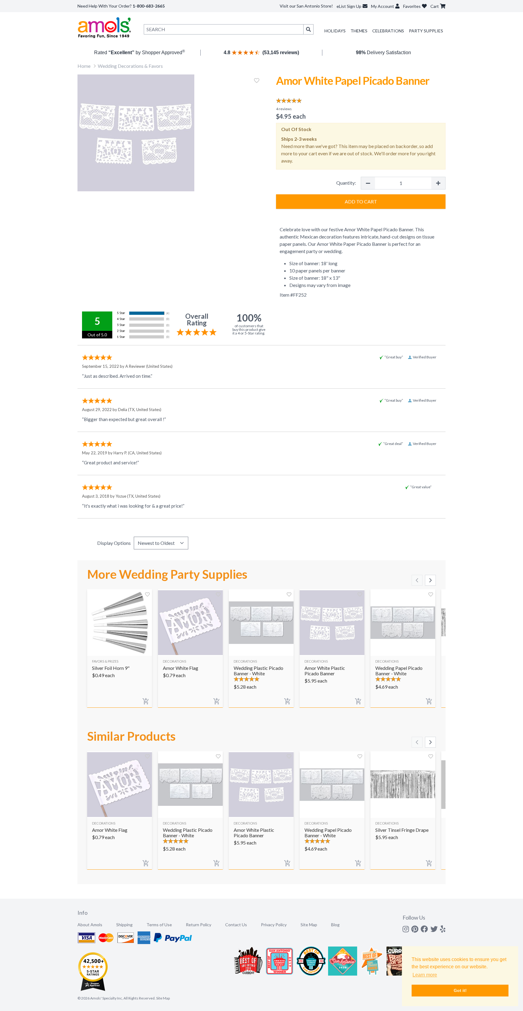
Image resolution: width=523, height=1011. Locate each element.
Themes (358, 30)
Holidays (335, 30)
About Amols (89, 924)
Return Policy (198, 924)
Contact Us (236, 924)
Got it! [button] (460, 990)
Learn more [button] (425, 974)
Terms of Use (159, 924)
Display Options (114, 543)
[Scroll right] (430, 580)
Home (83, 66)
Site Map (309, 924)
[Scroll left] (417, 580)
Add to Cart (361, 201)
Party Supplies (426, 30)
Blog (335, 924)
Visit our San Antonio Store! (306, 5)
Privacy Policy (274, 924)
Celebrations (388, 30)
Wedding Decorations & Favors (130, 66)
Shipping (124, 924)
